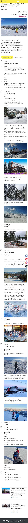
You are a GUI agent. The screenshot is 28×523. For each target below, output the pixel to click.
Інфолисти (5, 3)
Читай (12, 3)
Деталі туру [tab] (19, 57)
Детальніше (14, 497)
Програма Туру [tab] (7, 57)
